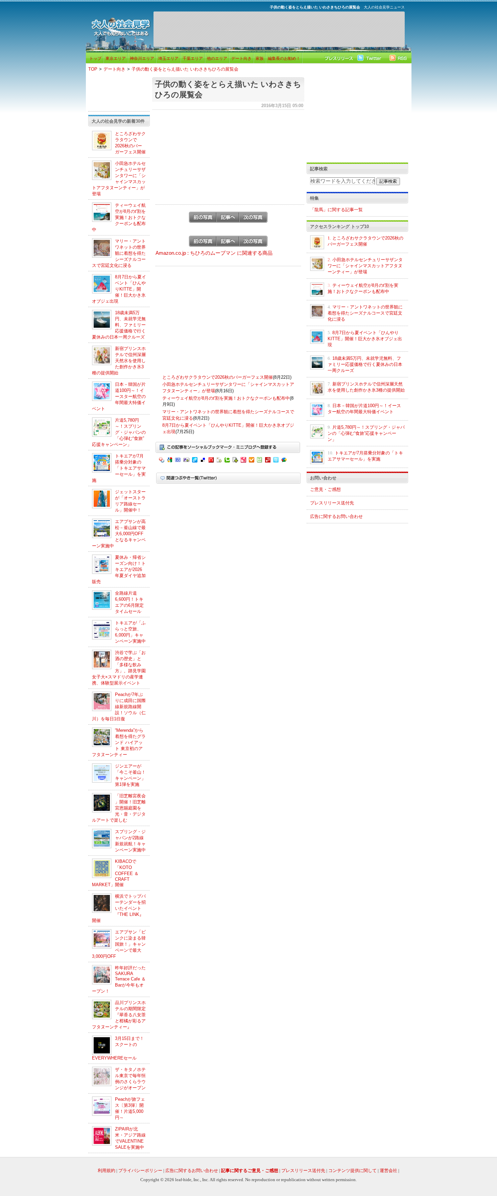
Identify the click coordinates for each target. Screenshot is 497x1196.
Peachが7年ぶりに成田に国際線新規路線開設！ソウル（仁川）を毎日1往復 (119, 706)
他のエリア (217, 58)
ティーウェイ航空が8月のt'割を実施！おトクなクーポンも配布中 (119, 217)
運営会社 (388, 1170)
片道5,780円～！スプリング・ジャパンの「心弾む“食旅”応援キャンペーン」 (119, 432)
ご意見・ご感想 (325, 489)
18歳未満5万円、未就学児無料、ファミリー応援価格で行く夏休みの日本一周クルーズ (119, 325)
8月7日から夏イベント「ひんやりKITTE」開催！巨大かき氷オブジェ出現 (119, 289)
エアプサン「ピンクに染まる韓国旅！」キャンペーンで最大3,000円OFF (119, 944)
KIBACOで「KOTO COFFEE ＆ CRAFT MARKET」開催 (115, 873)
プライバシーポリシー (140, 1170)
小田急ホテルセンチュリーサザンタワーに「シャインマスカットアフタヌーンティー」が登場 (365, 265)
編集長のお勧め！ (284, 58)
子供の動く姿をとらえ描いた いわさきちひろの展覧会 (185, 69)
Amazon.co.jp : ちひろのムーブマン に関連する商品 (214, 253)
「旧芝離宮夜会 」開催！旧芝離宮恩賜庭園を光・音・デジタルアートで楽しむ (119, 808)
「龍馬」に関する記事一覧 (336, 209)
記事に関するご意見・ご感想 (249, 1170)
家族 (260, 58)
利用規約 (106, 1170)
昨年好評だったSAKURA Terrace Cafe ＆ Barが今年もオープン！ (119, 979)
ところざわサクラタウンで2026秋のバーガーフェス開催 (217, 377)
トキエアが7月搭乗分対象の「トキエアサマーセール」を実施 (119, 468)
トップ (95, 58)
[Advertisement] (279, 29)
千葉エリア (193, 58)
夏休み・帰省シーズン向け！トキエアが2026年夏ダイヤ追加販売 (119, 569)
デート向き (241, 58)
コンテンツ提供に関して (352, 1170)
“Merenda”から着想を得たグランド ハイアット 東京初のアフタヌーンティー (119, 742)
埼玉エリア (168, 58)
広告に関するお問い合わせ (336, 516)
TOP (92, 69)
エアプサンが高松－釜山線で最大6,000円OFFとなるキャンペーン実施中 (119, 533)
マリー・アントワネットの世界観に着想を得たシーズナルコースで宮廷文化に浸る (119, 253)
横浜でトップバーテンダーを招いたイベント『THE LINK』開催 (119, 908)
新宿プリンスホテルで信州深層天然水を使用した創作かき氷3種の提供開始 (119, 360)
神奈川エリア (142, 58)
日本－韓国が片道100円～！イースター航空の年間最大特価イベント (119, 396)
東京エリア (115, 58)
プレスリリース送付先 (332, 502)
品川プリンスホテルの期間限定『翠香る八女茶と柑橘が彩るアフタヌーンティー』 (119, 1014)
